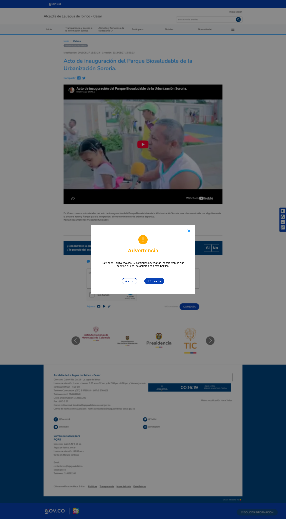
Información (154, 281)
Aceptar (129, 281)
